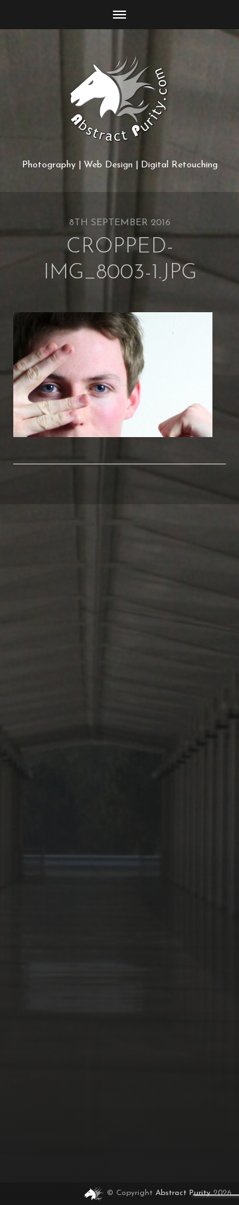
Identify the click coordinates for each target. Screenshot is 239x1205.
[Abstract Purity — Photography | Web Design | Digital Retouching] (119, 99)
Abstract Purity (182, 1193)
